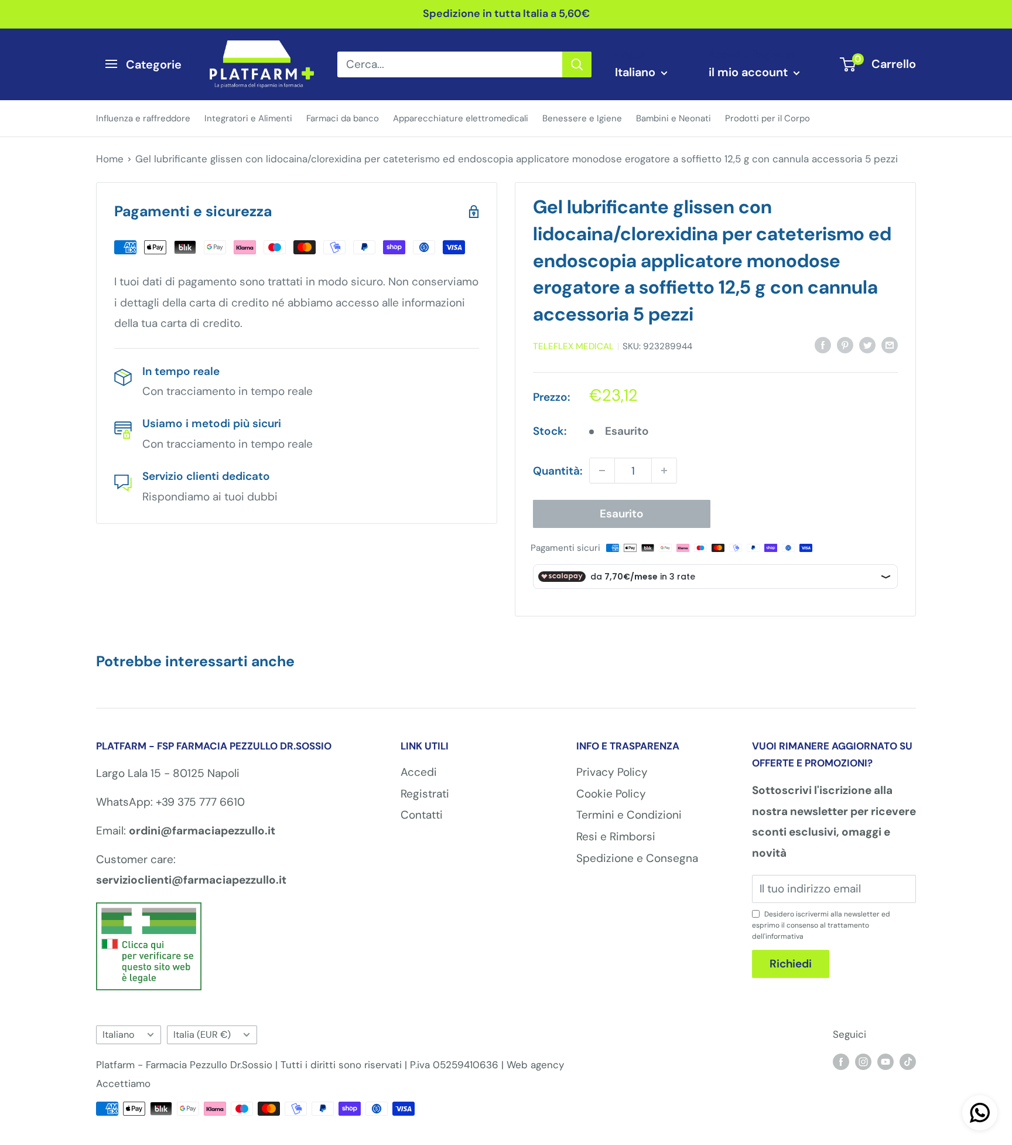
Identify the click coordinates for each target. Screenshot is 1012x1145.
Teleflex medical (573, 346)
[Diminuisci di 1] (602, 470)
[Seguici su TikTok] (908, 1061)
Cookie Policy (611, 793)
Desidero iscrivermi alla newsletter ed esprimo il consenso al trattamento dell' (821, 925)
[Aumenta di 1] (664, 470)
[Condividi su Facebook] (823, 344)
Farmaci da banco (342, 118)
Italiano (118, 1034)
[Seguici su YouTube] (885, 1061)
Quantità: (557, 471)
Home (110, 158)
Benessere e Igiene (582, 118)
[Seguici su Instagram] (863, 1061)
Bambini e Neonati (673, 118)
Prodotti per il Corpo (767, 118)
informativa (784, 936)
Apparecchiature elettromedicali (460, 118)
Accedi (419, 772)
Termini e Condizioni (629, 814)
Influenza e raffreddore (143, 118)
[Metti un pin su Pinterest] (845, 344)
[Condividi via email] (889, 344)
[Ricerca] (577, 64)
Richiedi (791, 963)
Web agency (535, 1064)
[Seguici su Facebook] (841, 1061)
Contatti (422, 814)
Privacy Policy (612, 772)
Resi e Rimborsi (615, 836)
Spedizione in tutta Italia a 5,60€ (506, 13)
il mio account (750, 72)
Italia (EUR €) (202, 1034)
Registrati (425, 793)
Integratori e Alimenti (248, 118)
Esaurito (622, 513)
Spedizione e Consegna (637, 858)
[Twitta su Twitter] (867, 344)
